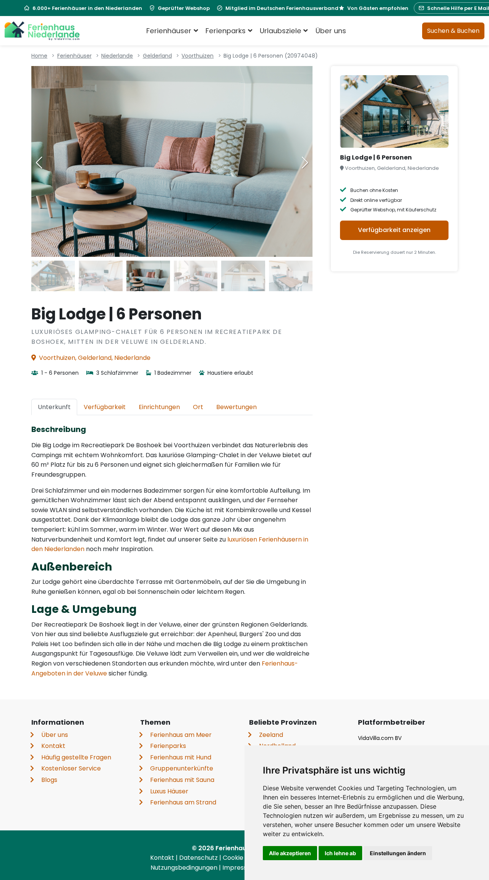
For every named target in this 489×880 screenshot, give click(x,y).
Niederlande (117, 56)
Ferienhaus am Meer (181, 734)
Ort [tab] (198, 407)
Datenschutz (199, 857)
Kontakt (53, 745)
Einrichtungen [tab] (159, 407)
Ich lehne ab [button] (340, 853)
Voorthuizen (197, 56)
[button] (305, 162)
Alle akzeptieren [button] (290, 853)
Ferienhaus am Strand (183, 802)
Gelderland (157, 56)
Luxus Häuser (169, 791)
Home (39, 56)
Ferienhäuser (74, 56)
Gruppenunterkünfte (181, 768)
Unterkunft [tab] (54, 407)
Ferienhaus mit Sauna (182, 779)
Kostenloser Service (71, 768)
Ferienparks (168, 745)
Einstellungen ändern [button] (398, 853)
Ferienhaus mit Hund (180, 757)
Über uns (331, 30)
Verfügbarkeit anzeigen (394, 230)
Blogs (49, 779)
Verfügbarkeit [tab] (105, 407)
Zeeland (271, 734)
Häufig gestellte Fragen (76, 757)
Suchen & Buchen (453, 30)
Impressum (240, 867)
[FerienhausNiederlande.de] (42, 31)
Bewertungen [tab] (236, 407)
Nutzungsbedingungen (185, 867)
